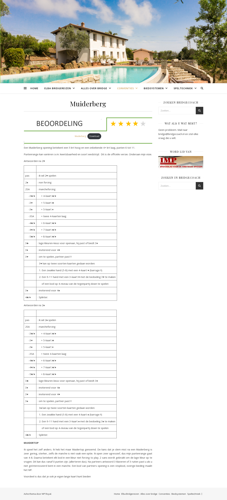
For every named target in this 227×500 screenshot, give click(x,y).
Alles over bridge (94, 88)
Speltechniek (183, 88)
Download (94, 136)
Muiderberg (80, 136)
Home (34, 88)
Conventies (125, 88)
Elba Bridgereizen (57, 88)
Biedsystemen (154, 88)
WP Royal (46, 493)
